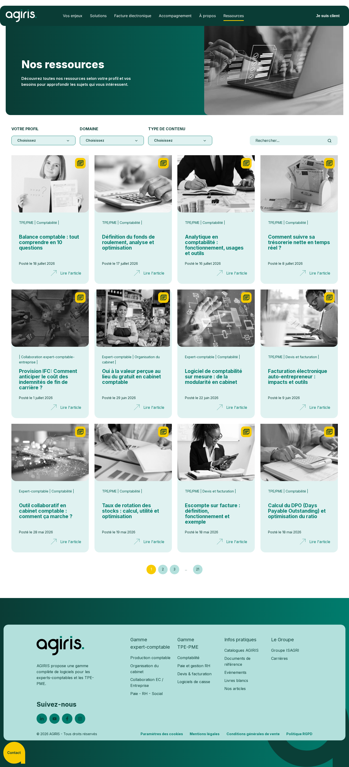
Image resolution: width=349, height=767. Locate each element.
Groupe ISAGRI (285, 650)
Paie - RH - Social (146, 693)
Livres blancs (236, 680)
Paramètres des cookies (162, 734)
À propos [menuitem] (207, 15)
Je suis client (328, 16)
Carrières (279, 658)
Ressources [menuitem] (233, 15)
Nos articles (235, 688)
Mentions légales (205, 734)
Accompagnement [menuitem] (175, 15)
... (186, 569)
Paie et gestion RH (193, 665)
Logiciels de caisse (193, 681)
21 (197, 569)
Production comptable (150, 657)
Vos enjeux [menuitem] (72, 15)
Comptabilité (188, 657)
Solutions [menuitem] (98, 15)
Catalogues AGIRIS (241, 650)
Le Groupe (282, 639)
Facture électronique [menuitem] (132, 15)
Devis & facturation (194, 673)
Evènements (235, 672)
